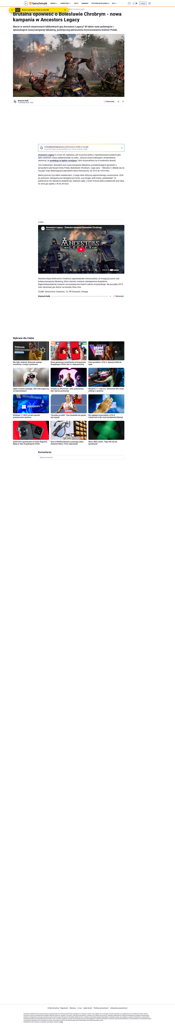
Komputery (65, 3)
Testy (76, 3)
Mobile (53, 3)
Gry (113, 3)
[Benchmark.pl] (40, 3)
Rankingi (85, 3)
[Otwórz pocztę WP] (129, 3)
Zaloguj (142, 3)
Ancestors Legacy (46, 155)
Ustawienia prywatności (118, 1008)
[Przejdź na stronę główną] (26, 5)
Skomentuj (110, 101)
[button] (135, 3)
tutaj (61, 1022)
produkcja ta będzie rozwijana (63, 160)
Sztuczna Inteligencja (100, 3)
